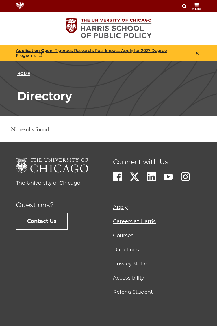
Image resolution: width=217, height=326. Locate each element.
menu (196, 8)
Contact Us (42, 221)
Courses (123, 235)
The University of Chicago (48, 183)
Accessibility (128, 278)
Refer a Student (133, 292)
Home (23, 73)
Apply (120, 207)
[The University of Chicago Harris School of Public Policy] (109, 28)
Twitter (134, 176)
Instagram (185, 176)
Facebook (117, 176)
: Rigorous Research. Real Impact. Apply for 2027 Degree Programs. (91, 53)
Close (197, 53)
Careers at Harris (134, 221)
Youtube (168, 176)
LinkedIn (151, 176)
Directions (126, 250)
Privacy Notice (131, 264)
